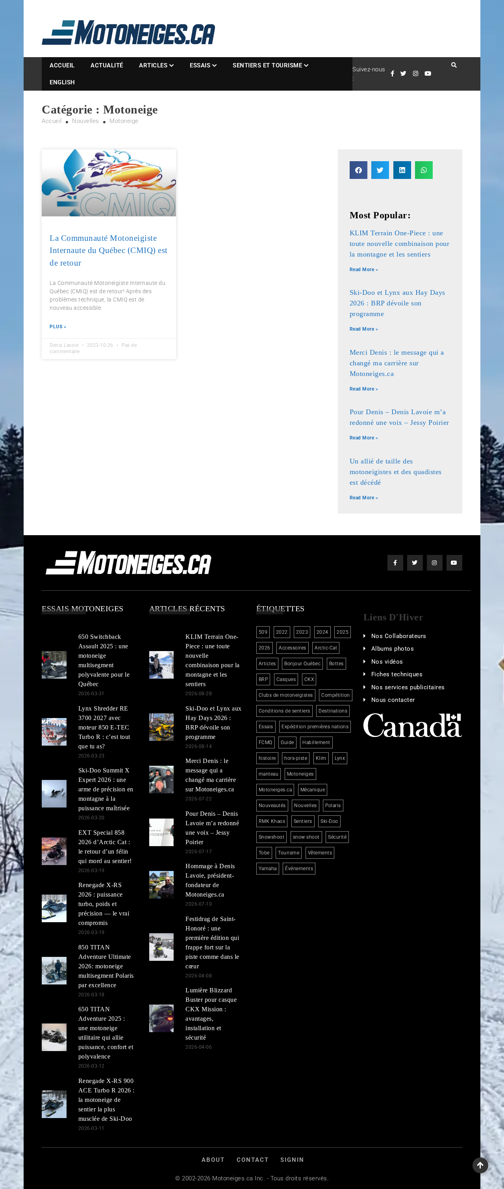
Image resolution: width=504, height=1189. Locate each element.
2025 (342, 632)
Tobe (264, 853)
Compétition (335, 695)
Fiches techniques (397, 674)
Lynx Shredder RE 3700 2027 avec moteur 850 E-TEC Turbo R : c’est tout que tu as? (104, 727)
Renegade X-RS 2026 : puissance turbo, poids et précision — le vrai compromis (104, 904)
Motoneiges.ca (275, 790)
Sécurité (337, 837)
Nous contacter (393, 699)
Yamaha (268, 868)
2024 (322, 632)
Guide (287, 742)
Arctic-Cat (326, 648)
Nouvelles (305, 805)
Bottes (336, 663)
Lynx (340, 758)
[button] (358, 170)
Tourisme (288, 853)
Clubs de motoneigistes (286, 695)
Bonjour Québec (302, 663)
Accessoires (292, 648)
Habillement (316, 742)
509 (263, 632)
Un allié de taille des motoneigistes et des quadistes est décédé (396, 471)
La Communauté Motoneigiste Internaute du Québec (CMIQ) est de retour (109, 250)
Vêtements (320, 853)
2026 (265, 648)
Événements (299, 868)
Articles (153, 65)
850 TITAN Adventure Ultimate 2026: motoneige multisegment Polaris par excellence (106, 966)
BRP (263, 679)
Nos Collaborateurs (398, 636)
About (213, 1159)
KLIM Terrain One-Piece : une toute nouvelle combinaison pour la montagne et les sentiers (400, 243)
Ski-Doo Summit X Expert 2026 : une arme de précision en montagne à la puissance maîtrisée (105, 789)
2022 (282, 632)
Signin (292, 1159)
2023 (302, 632)
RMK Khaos (272, 821)
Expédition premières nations (315, 726)
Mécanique (312, 790)
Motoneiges (300, 774)
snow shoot (306, 837)
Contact (253, 1159)
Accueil (62, 65)
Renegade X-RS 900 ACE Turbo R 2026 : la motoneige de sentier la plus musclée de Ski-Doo (106, 1099)
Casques (286, 679)
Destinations (333, 711)
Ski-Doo (329, 821)
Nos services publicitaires (408, 687)
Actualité (107, 65)
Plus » (58, 326)
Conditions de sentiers (284, 711)
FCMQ (265, 742)
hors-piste (295, 758)
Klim (321, 758)
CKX (309, 679)
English (62, 82)
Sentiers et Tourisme (267, 65)
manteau (269, 774)
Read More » (364, 269)
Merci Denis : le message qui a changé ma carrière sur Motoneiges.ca (397, 363)
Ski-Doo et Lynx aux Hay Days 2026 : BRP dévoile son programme (397, 303)
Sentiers (303, 821)
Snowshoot (272, 837)
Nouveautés (272, 805)
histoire (267, 758)
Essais (200, 65)
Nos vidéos (387, 661)
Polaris (333, 805)
